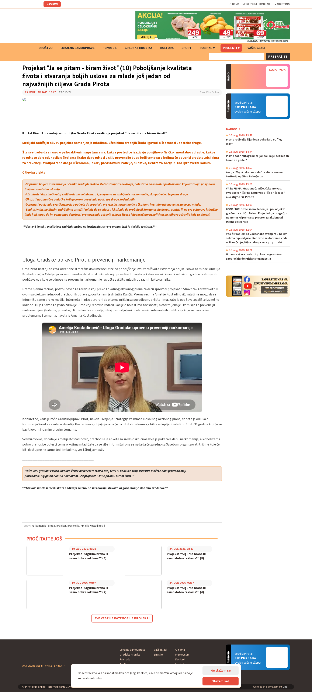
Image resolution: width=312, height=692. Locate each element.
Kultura (167, 48)
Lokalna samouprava (77, 48)
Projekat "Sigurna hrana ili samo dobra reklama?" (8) (186, 556)
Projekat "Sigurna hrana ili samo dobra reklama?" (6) (186, 590)
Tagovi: (26, 526)
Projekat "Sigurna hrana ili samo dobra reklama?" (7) (88, 590)
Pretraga (276, 48)
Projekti (230, 48)
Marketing (282, 4)
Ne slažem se (221, 670)
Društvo (46, 48)
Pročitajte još (44, 538)
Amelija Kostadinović (93, 526)
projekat (61, 526)
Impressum (249, 4)
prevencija (73, 526)
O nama (234, 4)
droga (51, 526)
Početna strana (28, 48)
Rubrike (206, 48)
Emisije (158, 655)
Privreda (110, 48)
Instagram (30, 4)
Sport (186, 48)
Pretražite (278, 56)
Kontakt (265, 4)
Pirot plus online (53, 26)
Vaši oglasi (256, 48)
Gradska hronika (138, 48)
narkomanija (39, 526)
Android (277, 106)
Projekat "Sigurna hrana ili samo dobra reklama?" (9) (88, 556)
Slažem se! (220, 681)
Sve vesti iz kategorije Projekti (122, 618)
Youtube (36, 4)
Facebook (24, 4)
